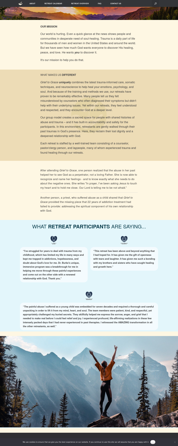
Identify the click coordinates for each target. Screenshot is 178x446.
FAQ (99, 3)
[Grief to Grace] (21, 3)
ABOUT (32, 3)
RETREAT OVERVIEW (80, 3)
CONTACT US (115, 3)
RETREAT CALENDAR (53, 3)
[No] (174, 442)
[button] (155, 3)
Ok (153, 442)
